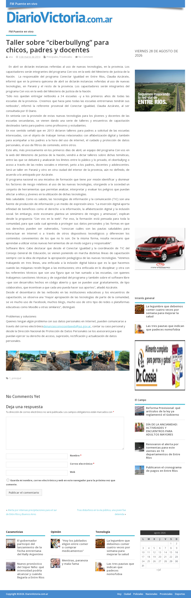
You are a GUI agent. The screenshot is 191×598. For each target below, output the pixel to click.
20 (160, 556)
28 (165, 561)
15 (171, 552)
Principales (52, 56)
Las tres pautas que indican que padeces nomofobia (165, 327)
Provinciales (65, 56)
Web (72, 472)
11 (148, 552)
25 (148, 561)
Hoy (119, 594)
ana (11, 56)
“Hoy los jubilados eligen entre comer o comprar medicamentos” (75, 546)
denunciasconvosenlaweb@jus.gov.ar (67, 326)
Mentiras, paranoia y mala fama (75, 561)
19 (154, 556)
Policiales (138, 594)
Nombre (76, 455)
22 (171, 556)
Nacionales (151, 594)
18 (148, 556)
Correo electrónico (82, 463)
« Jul (158, 569)
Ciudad (127, 594)
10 (143, 552)
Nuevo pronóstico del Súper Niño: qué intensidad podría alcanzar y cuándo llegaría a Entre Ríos (30, 570)
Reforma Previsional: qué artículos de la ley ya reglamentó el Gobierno (163, 411)
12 (154, 552)
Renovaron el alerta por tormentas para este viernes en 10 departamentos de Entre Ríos (163, 451)
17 (143, 556)
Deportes (180, 594)
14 (165, 552)
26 (154, 561)
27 (160, 561)
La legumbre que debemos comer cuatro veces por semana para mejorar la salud (164, 311)
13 (160, 552)
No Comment (86, 56)
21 (165, 556)
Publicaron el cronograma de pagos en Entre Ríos (163, 468)
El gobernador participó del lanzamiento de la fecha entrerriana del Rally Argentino (30, 547)
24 (143, 561)
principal (16, 378)
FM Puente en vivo (23, 4)
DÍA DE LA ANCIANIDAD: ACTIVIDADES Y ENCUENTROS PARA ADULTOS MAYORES (162, 429)
